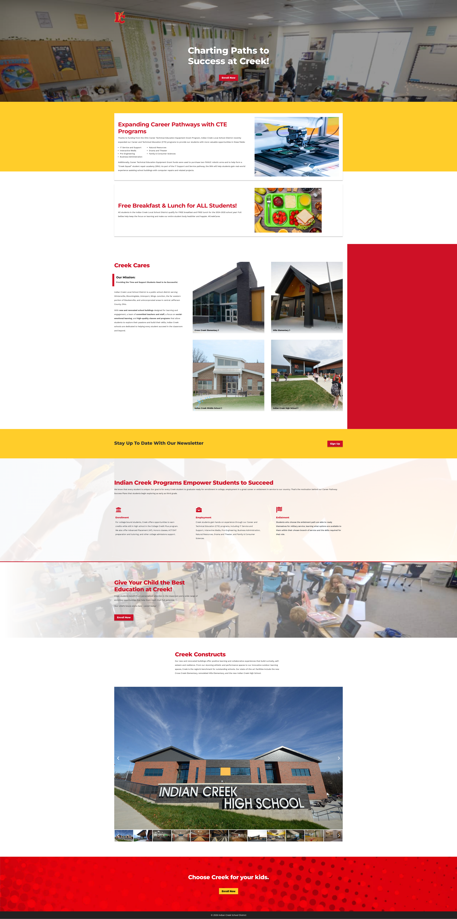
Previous (118, 758)
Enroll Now (228, 77)
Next (339, 758)
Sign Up (335, 443)
